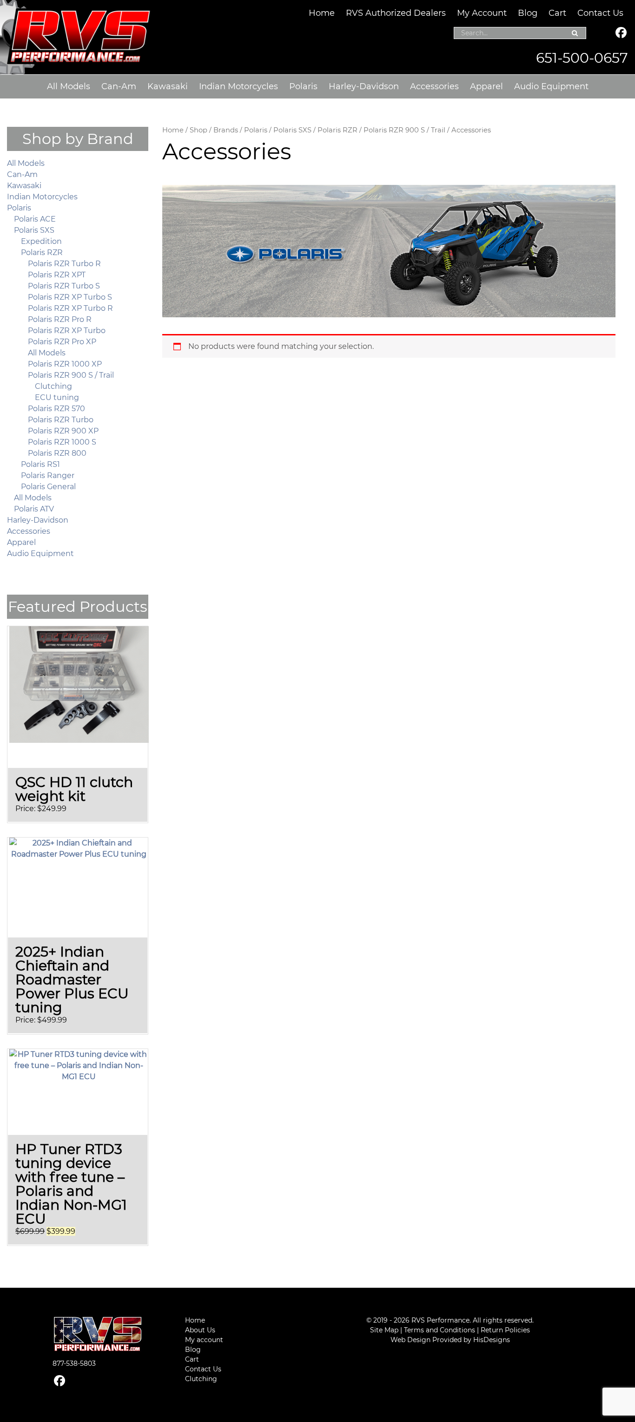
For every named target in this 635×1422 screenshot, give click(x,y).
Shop (198, 130)
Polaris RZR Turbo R (64, 263)
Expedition (41, 241)
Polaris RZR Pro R (60, 319)
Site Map (384, 1330)
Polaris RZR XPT (57, 274)
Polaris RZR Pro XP (62, 341)
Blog (527, 13)
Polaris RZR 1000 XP (65, 364)
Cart (557, 13)
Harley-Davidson (364, 86)
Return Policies (505, 1330)
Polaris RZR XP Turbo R (70, 308)
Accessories (434, 86)
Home (322, 13)
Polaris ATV (34, 509)
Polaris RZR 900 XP (63, 430)
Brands (225, 130)
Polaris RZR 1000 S (62, 442)
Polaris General (48, 486)
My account (204, 1340)
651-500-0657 (582, 57)
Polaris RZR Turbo (60, 419)
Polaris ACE (35, 219)
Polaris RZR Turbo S (64, 286)
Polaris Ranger (47, 475)
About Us (200, 1330)
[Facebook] (621, 33)
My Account (482, 13)
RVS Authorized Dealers (396, 13)
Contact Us (600, 13)
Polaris (303, 86)
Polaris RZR (337, 130)
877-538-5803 (74, 1363)
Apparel (486, 86)
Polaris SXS (292, 130)
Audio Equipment (551, 86)
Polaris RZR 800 (57, 453)
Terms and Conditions (439, 1330)
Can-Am (118, 86)
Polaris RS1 (40, 464)
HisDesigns (491, 1340)
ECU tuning (57, 397)
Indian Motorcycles (238, 86)
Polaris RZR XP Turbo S (70, 297)
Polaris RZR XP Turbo (67, 330)
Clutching (53, 386)
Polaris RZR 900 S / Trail (404, 130)
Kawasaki (167, 86)
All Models (68, 86)
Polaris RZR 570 (56, 408)
